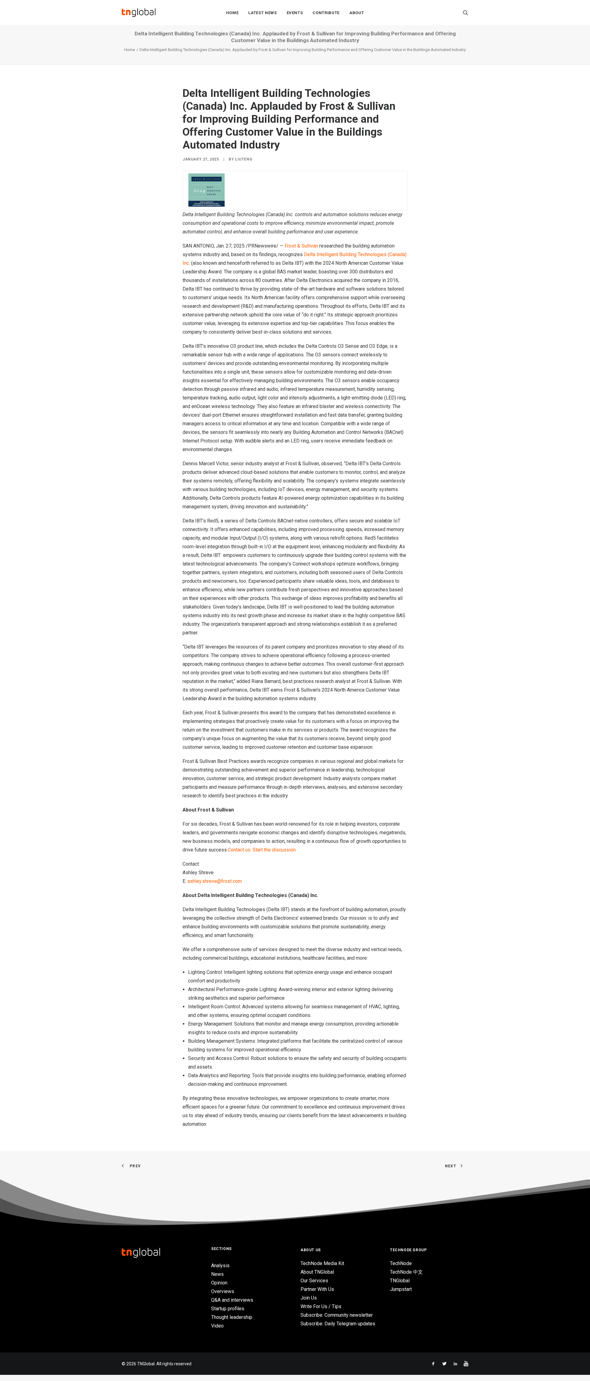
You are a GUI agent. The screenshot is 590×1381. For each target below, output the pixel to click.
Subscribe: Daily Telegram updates (338, 1324)
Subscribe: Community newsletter (337, 1315)
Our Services (314, 1281)
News (217, 1274)
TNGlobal (400, 1281)
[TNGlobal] (138, 12)
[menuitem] (232, 12)
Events (295, 12)
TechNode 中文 (406, 1272)
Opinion (219, 1283)
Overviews (222, 1291)
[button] (465, 12)
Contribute (326, 12)
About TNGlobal (317, 1272)
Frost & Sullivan (301, 246)
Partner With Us (317, 1289)
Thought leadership (231, 1317)
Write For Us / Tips (321, 1306)
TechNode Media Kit (322, 1263)
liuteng (243, 159)
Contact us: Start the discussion (262, 850)
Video (217, 1326)
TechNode (401, 1263)
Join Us (309, 1298)
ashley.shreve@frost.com (214, 881)
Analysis (220, 1265)
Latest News (262, 12)
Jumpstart (401, 1289)
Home (232, 12)
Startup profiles (227, 1309)
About (356, 12)
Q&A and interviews (232, 1300)
